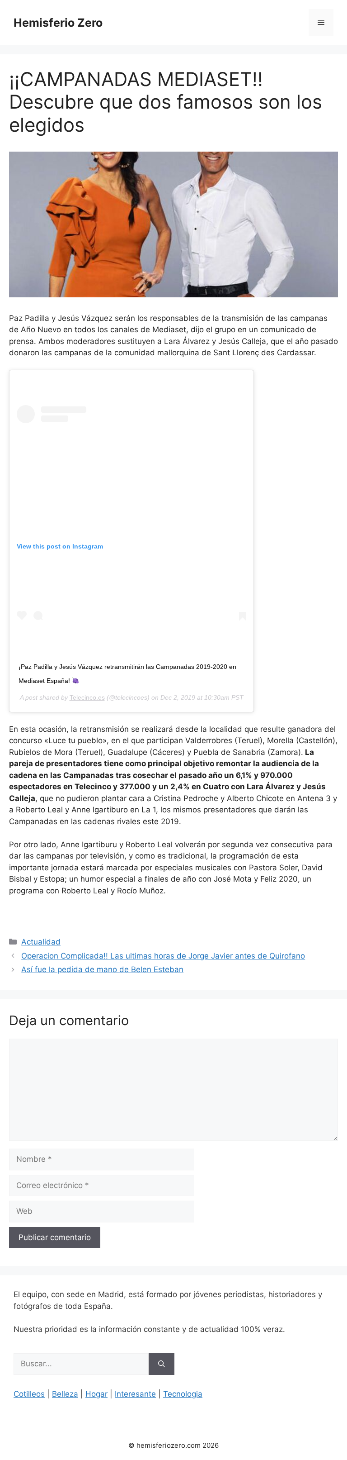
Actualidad (41, 941)
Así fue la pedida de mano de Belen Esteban (102, 969)
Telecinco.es (87, 697)
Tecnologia (182, 1393)
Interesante (135, 1393)
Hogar (96, 1393)
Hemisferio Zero (58, 22)
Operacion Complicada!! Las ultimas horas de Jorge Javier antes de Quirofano (163, 955)
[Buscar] (161, 1364)
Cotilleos (29, 1393)
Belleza (65, 1393)
